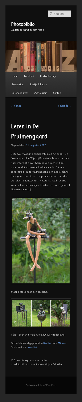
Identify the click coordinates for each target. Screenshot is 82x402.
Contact (57, 92)
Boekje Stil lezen (38, 84)
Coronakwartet (20, 92)
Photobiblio (23, 24)
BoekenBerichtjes (48, 76)
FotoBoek (29, 76)
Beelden (47, 343)
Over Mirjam (40, 92)
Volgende (64, 105)
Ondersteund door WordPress (41, 385)
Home (15, 76)
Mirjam (62, 343)
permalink (32, 347)
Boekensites (18, 84)
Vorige (16, 105)
